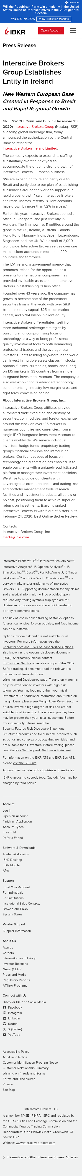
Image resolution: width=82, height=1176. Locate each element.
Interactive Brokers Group (34, 126)
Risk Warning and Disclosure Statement (43, 750)
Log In (7, 811)
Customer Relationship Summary (26, 1068)
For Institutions (13, 898)
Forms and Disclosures (19, 1079)
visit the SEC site (24, 763)
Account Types (13, 827)
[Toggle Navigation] (72, 30)
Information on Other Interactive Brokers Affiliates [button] (42, 1157)
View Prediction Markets (54, 19)
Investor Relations (15, 964)
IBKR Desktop (12, 860)
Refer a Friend (13, 838)
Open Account (51, 30)
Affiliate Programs (15, 985)
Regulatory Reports (16, 980)
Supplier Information (17, 931)
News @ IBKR (12, 969)
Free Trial (9, 832)
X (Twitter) (14, 1029)
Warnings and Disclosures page (25, 680)
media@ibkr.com (16, 537)
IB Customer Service (17, 663)
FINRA (36, 1116)
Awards (8, 947)
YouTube (13, 1035)
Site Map (9, 1090)
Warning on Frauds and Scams (24, 1073)
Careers (8, 953)
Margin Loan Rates (52, 701)
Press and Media (14, 975)
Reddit (12, 1024)
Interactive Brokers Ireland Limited (30, 148)
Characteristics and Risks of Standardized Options (38, 647)
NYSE (25, 1116)
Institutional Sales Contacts (21, 903)
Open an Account (15, 816)
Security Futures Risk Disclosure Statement (33, 729)
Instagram (14, 1013)
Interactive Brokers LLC (41, 1109)
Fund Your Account (16, 887)
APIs (6, 871)
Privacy (8, 1084)
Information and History (19, 958)
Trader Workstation (16, 854)
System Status (13, 914)
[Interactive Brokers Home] (15, 30)
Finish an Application (17, 821)
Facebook (14, 1007)
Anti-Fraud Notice (15, 1057)
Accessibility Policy (16, 1052)
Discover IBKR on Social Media (24, 1002)
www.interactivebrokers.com (35, 1143)
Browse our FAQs (15, 909)
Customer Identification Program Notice (30, 1063)
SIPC (46, 1116)
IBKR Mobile (11, 865)
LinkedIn (13, 1018)
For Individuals (13, 893)
